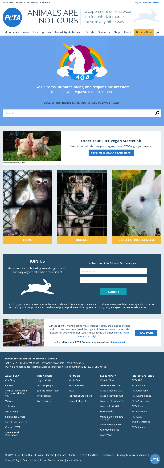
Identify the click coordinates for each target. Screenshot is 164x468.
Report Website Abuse (52, 460)
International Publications (12, 434)
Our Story (10, 380)
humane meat (70, 86)
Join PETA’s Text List (16, 421)
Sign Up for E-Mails (15, 416)
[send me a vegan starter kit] (82, 148)
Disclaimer (108, 454)
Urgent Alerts (44, 380)
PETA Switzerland (141, 401)
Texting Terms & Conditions (132, 454)
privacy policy (104, 307)
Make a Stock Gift (109, 406)
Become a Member (110, 385)
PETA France (138, 385)
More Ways (106, 434)
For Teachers (44, 401)
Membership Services (111, 424)
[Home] (27, 207)
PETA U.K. (137, 380)
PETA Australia (139, 411)
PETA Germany (140, 390)
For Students (44, 395)
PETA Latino (138, 427)
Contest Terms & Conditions (84, 454)
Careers (9, 385)
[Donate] (82, 207)
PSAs (71, 390)
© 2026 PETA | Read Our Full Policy (24, 454)
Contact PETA (12, 427)
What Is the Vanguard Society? (111, 418)
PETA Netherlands (141, 395)
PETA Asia (137, 416)
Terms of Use (30, 460)
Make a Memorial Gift (111, 395)
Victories (9, 401)
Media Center (76, 380)
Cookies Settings (74, 460)
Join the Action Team (48, 390)
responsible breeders (111, 86)
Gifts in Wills (106, 411)
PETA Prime (11, 411)
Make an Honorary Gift (112, 401)
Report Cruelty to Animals (147, 3)
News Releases (76, 385)
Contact (61, 454)
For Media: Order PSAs (80, 395)
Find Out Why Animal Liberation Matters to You (16, 393)
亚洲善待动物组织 (141, 421)
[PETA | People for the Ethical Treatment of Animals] (12, 17)
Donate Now (107, 380)
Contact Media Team (80, 401)
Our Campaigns (45, 385)
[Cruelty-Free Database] (136, 207)
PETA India (137, 406)
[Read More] (82, 332)
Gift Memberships (109, 429)
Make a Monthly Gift (111, 390)
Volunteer (10, 406)
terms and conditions (99, 304)
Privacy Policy (12, 460)
